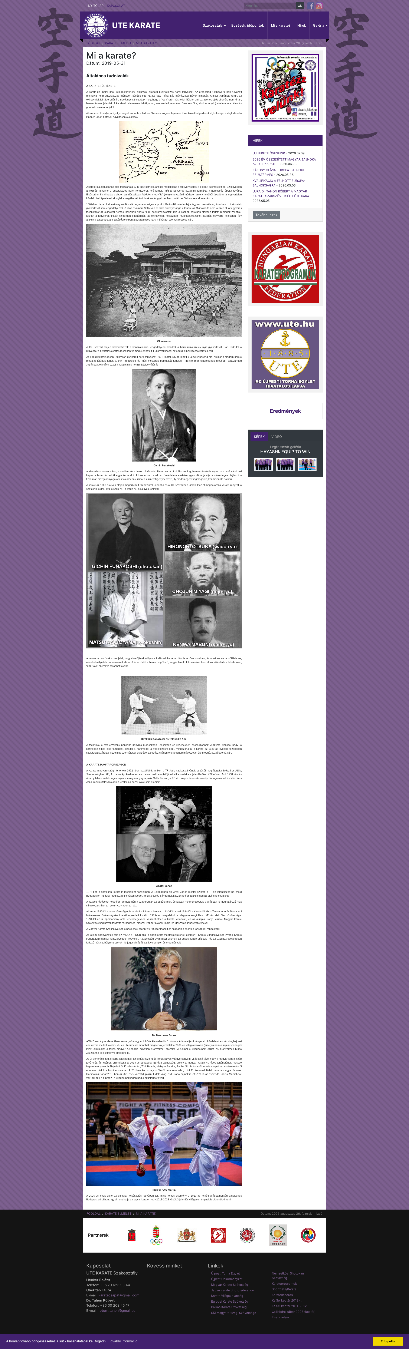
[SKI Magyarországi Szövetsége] (247, 1235)
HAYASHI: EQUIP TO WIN (285, 451)
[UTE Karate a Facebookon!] (310, 5)
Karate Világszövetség (227, 1295)
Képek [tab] (259, 436)
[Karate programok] (285, 269)
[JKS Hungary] (278, 1235)
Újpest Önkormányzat (226, 1279)
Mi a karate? (146, 43)
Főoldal (93, 43)
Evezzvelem (280, 1317)
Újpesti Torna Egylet (225, 1273)
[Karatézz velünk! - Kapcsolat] (285, 88)
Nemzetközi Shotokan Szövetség (288, 1276)
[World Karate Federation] (308, 1235)
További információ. (123, 1341)
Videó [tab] (276, 436)
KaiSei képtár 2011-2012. (290, 1306)
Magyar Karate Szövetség (229, 1284)
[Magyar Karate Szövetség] (218, 1235)
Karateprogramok (284, 1283)
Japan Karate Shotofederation (232, 1290)
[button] (213, 25)
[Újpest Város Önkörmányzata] (132, 1235)
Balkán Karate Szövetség (229, 1307)
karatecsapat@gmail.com (118, 1295)
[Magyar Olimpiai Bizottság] (156, 1235)
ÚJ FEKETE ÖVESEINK (269, 153)
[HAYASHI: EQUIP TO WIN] (263, 464)
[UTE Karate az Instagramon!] (319, 5)
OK (300, 5)
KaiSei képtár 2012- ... (287, 1300)
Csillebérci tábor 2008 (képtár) (293, 1311)
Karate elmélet (118, 43)
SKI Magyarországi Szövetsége (233, 1313)
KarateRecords (282, 1295)
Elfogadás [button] (388, 1341)
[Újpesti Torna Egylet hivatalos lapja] (285, 354)
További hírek (266, 215)
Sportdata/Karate (284, 1289)
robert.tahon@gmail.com (118, 1310)
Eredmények (285, 411)
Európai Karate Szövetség (229, 1301)
